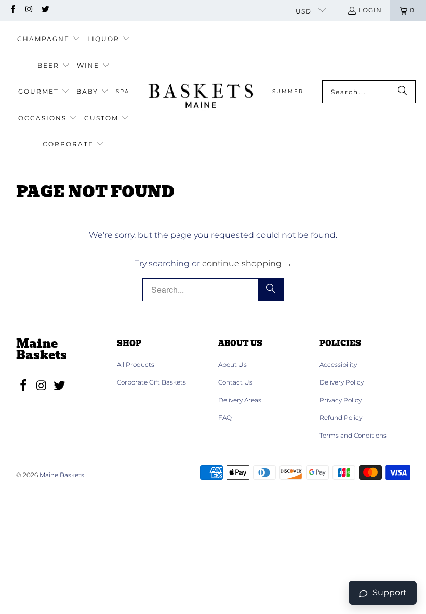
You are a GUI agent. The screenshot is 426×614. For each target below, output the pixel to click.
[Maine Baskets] (201, 92)
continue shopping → (247, 263)
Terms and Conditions (353, 435)
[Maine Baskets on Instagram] (28, 10)
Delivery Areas (239, 400)
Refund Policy (341, 417)
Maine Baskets (61, 475)
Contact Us (235, 382)
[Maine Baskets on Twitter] (45, 10)
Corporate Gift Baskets (151, 382)
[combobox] (369, 91)
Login (370, 10)
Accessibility (338, 364)
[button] (49, 39)
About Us (232, 364)
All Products (135, 364)
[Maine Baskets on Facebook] (12, 10)
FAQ (225, 417)
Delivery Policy (342, 382)
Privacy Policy (341, 400)
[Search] (403, 91)
